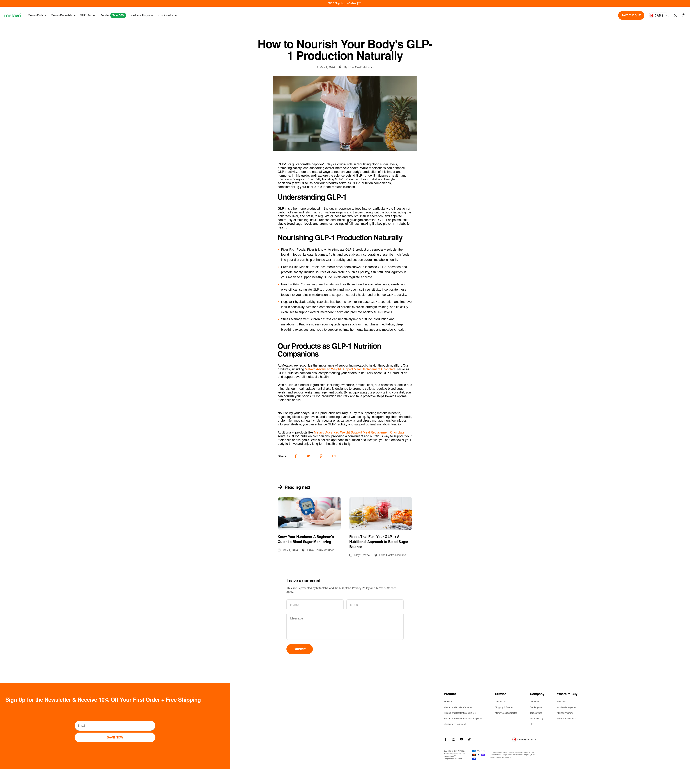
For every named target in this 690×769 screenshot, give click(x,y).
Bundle (113, 15)
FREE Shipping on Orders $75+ (345, 3)
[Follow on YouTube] (461, 739)
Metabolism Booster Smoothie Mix (460, 713)
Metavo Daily (35, 15)
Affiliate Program (565, 713)
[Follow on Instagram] (453, 739)
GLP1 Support (88, 15)
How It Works (165, 15)
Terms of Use (536, 713)
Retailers (561, 701)
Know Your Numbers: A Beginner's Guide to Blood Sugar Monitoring (306, 539)
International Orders (566, 718)
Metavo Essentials (61, 15)
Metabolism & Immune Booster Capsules (463, 718)
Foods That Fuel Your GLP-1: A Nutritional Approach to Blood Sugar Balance (378, 541)
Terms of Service (386, 588)
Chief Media (457, 759)
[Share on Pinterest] (321, 456)
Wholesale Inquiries (566, 707)
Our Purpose (536, 707)
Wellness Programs (142, 15)
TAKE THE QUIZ (631, 15)
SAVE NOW (115, 737)
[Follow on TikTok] (469, 739)
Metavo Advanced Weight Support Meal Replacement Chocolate (350, 369)
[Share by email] (333, 456)
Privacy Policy (361, 588)
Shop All (448, 701)
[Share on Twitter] (308, 456)
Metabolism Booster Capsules (458, 707)
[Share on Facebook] (295, 456)
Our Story (534, 701)
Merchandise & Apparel (455, 724)
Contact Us (500, 701)
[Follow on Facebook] (445, 739)
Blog (532, 724)
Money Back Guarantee (506, 713)
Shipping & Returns (504, 707)
